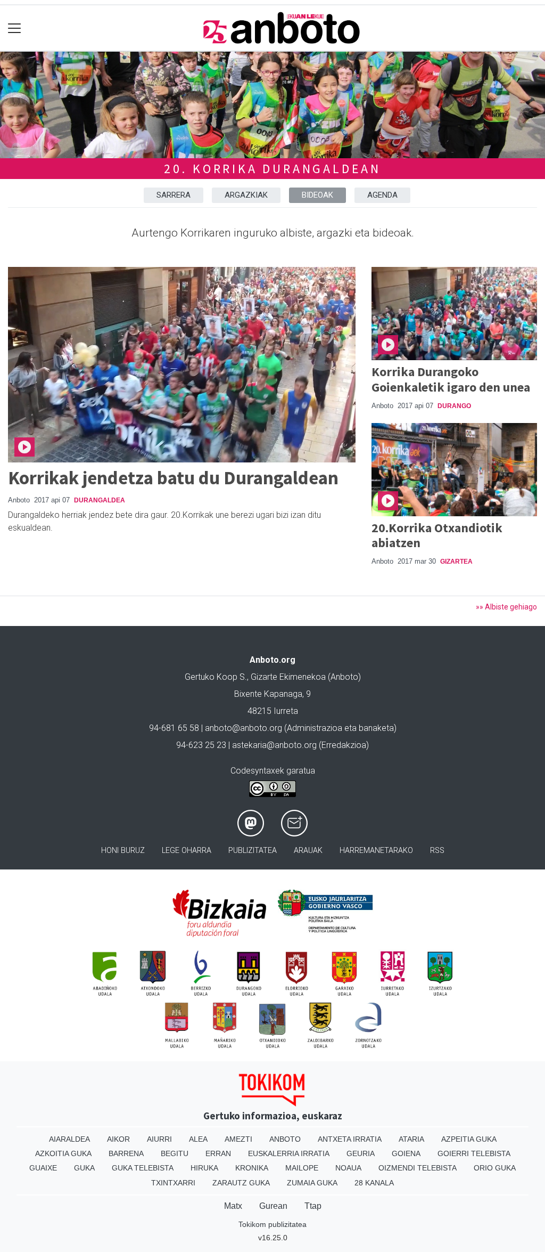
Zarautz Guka (241, 1182)
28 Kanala (374, 1182)
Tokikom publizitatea (272, 1224)
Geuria (360, 1153)
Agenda (382, 195)
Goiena (406, 1153)
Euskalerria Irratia (288, 1153)
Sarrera (173, 195)
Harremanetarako (376, 850)
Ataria (411, 1139)
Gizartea (456, 561)
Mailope (301, 1168)
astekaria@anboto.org (274, 745)
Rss (437, 850)
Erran (218, 1153)
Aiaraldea (69, 1139)
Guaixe (43, 1168)
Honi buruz (123, 850)
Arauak (308, 850)
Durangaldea (99, 500)
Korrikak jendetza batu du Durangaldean (173, 478)
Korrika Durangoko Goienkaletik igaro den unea (450, 379)
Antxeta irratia (350, 1139)
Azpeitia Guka (469, 1139)
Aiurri (159, 1139)
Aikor (118, 1139)
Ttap (312, 1205)
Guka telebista (143, 1168)
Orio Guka (495, 1168)
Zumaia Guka (312, 1182)
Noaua (348, 1168)
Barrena (126, 1153)
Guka (84, 1168)
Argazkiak (246, 195)
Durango (454, 406)
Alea (198, 1139)
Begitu (174, 1153)
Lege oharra (186, 850)
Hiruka (204, 1168)
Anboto (285, 1139)
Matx (233, 1205)
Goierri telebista (473, 1153)
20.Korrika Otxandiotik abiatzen (436, 535)
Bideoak (317, 195)
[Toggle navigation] (14, 28)
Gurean (273, 1205)
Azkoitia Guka (63, 1153)
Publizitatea (252, 850)
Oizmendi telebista (417, 1168)
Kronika (251, 1168)
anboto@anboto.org (243, 728)
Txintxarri (173, 1182)
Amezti (238, 1139)
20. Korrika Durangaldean (272, 168)
